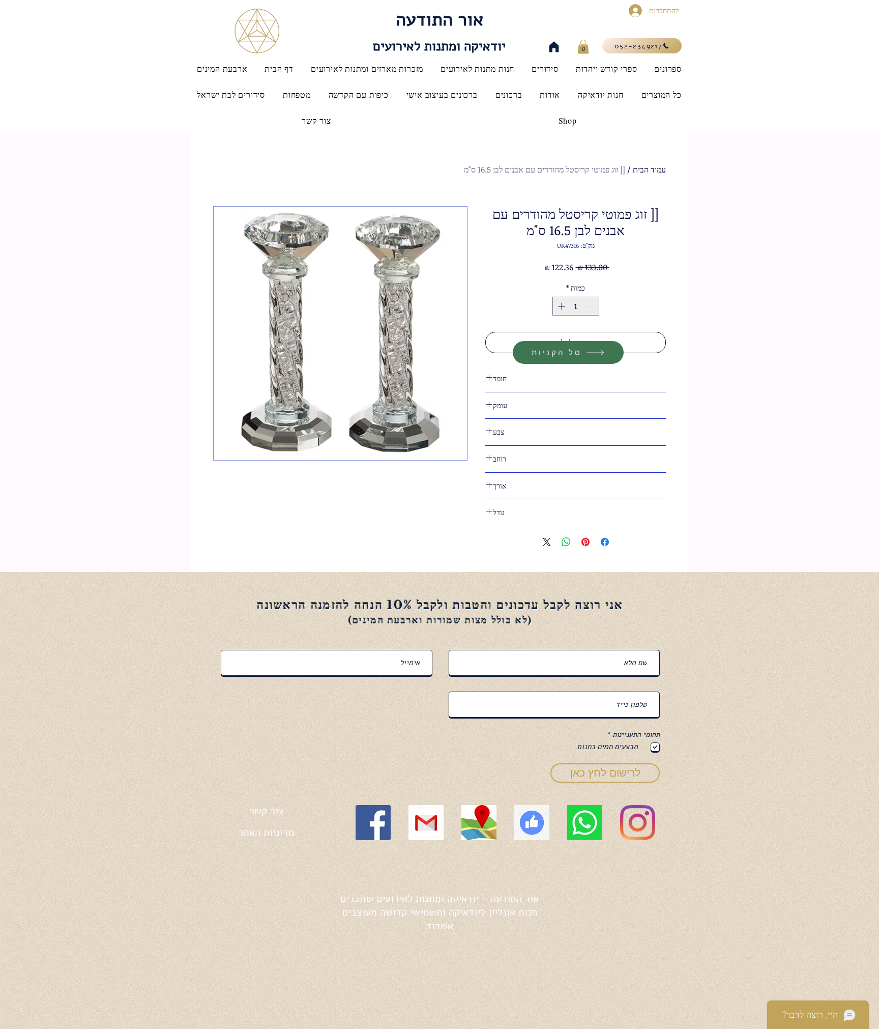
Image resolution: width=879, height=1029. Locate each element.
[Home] (554, 47)
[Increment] (560, 306)
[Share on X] (547, 542)
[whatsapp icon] (584, 822)
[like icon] (531, 822)
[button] (583, 46)
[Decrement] (591, 306)
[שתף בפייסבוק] (605, 542)
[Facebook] (373, 822)
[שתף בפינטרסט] (585, 542)
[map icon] (478, 822)
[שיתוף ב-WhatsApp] (566, 542)
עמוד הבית (649, 169)
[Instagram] (637, 822)
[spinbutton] (576, 306)
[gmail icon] (426, 822)
